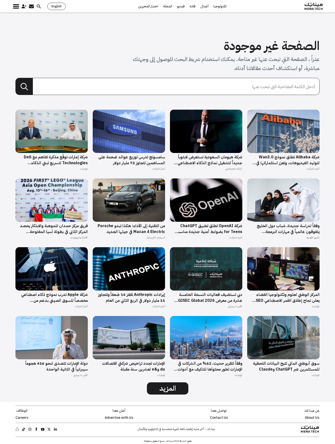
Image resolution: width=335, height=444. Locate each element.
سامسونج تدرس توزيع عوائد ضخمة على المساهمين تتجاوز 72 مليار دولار (131, 160)
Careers (21, 417)
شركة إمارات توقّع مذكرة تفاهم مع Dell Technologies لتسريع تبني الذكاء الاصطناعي (56, 160)
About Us (312, 417)
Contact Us (219, 417)
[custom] (55, 429)
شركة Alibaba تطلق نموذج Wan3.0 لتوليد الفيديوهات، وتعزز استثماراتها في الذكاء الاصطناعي (288, 160)
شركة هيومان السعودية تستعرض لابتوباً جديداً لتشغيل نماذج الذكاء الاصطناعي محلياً (210, 160)
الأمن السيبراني (235, 306)
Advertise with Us (119, 417)
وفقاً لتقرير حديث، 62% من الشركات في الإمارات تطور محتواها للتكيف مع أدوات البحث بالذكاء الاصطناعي (210, 366)
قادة (192, 6)
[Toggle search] (38, 6)
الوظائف (21, 410)
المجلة (167, 6)
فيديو (181, 6)
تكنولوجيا (220, 6)
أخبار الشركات (313, 169)
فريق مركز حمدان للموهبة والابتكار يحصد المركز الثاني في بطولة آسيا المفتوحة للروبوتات (54, 229)
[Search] (24, 86)
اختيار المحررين (148, 6)
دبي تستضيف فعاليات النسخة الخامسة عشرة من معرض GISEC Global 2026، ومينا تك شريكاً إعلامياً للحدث (209, 298)
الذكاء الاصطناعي (233, 169)
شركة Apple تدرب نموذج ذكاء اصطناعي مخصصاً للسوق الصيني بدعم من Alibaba (54, 298)
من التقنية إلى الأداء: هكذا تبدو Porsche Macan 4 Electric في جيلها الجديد (131, 229)
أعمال (204, 6)
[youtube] (42, 429)
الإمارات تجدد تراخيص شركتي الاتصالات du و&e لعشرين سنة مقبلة (133, 366)
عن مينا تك (312, 410)
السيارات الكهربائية (156, 237)
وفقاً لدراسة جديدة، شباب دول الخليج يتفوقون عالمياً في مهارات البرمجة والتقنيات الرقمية (288, 229)
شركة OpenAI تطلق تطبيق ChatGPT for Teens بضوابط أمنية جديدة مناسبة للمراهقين (209, 229)
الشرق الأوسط (313, 237)
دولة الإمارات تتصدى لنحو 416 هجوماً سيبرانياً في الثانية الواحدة (56, 366)
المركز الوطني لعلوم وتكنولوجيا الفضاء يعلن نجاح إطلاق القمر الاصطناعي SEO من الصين (288, 298)
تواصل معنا (219, 410)
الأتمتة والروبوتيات (79, 237)
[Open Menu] (16, 6)
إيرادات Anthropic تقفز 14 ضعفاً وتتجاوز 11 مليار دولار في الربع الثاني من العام (131, 298)
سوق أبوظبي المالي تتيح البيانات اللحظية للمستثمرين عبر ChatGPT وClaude (286, 366)
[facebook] (36, 429)
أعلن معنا (119, 410)
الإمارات (84, 169)
